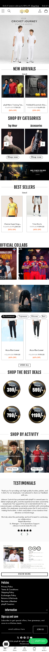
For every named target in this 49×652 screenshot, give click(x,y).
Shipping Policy (7, 593)
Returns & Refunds (9, 598)
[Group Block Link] (12, 141)
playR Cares (40, 641)
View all (24, 365)
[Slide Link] (24, 39)
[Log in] (40, 11)
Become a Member (9, 601)
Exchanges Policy (8, 596)
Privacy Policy (7, 587)
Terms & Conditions (9, 590)
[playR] (24, 11)
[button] (46, 11)
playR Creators (7, 604)
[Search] (9, 11)
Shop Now (20, 6)
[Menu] (3, 11)
